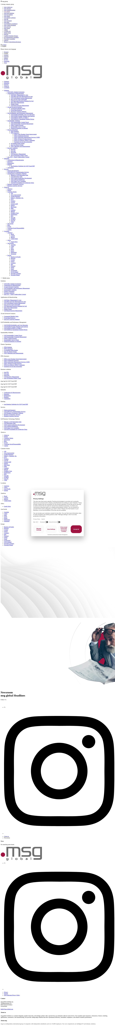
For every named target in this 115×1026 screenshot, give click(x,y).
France (12, 261)
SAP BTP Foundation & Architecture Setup (22, 182)
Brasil (12, 234)
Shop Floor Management (17, 102)
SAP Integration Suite (16, 176)
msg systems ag (8, 7)
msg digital (7, 11)
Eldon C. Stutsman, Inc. (17, 198)
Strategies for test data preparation (23, 142)
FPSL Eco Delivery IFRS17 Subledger (24, 140)
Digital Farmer (15, 104)
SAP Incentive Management (18, 154)
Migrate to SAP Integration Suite (19, 175)
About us (6, 86)
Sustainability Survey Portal (18, 126)
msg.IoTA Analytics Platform (18, 111)
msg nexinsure (8, 20)
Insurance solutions (12, 148)
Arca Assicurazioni (16, 195)
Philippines (14, 252)
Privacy (6, 992)
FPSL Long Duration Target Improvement (25, 134)
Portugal (13, 266)
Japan (12, 249)
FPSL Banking (15, 131)
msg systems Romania (10, 25)
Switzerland (14, 270)
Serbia (12, 267)
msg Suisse (7, 28)
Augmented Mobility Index (18, 108)
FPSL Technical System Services (23, 139)
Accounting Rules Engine (17, 143)
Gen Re (13, 202)
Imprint (6, 993)
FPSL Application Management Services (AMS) (27, 137)
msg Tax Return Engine (17, 145)
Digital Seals (7, 33)
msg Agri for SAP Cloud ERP (19, 99)
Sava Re (13, 217)
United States (14, 238)
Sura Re (13, 220)
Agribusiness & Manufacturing (15, 93)
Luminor (13, 210)
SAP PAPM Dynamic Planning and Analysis (23, 116)
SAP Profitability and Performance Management (20, 113)
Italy (12, 264)
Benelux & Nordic (16, 257)
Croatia (13, 260)
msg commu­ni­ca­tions (9, 10)
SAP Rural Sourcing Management (20, 105)
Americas (9, 232)
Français (6, 56)
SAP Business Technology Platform (16, 173)
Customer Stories (12, 192)
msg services (7, 26)
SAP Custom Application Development (21, 178)
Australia (13, 244)
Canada (13, 235)
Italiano (6, 58)
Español (6, 55)
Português (6, 61)
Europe (9, 255)
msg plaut (6, 22)
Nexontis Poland (15, 275)
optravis (6, 40)
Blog (8, 225)
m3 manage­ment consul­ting (11, 37)
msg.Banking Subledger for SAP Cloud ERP (23, 166)
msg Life (13, 151)
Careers (9, 229)
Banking (9, 164)
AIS (12, 193)
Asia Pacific (10, 243)
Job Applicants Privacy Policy (12, 995)
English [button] (8, 55)
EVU (12, 199)
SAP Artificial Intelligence (18, 179)
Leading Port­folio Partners (11, 36)
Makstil (13, 211)
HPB (12, 208)
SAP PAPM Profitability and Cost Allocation (23, 114)
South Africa (14, 241)
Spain (12, 269)
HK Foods (13, 207)
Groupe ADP (14, 204)
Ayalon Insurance (15, 196)
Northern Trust (15, 213)
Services (6, 84)
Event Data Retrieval (16, 110)
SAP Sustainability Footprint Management (22, 123)
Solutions (6, 81)
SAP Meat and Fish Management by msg (22, 96)
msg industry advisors (10, 17)
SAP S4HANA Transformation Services (18, 172)
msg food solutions (9, 13)
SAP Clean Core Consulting (18, 181)
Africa (9, 240)
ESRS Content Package (17, 125)
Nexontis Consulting (9, 39)
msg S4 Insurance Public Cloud (19, 155)
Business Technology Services (15, 184)
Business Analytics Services (14, 185)
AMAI (6, 30)
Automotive (10, 167)
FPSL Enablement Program (21, 136)
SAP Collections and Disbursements (20, 146)
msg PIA (13, 149)
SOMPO (13, 219)
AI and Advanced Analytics (14, 107)
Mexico (13, 237)
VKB (12, 222)
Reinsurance (10, 163)
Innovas (6, 34)
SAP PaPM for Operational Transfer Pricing (22, 119)
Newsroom (10, 223)
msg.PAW (13, 152)
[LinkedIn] (4, 707)
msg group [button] (11, 22)
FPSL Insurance (15, 133)
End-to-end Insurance (13, 170)
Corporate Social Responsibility (15, 228)
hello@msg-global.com (7, 1009)
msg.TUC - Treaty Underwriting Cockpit (18, 157)
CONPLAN (7, 31)
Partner (9, 190)
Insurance (10, 161)
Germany (13, 263)
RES (12, 216)
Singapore (13, 254)
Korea (12, 251)
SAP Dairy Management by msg (19, 95)
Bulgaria (13, 258)
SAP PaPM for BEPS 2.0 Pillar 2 (19, 117)
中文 (5, 63)
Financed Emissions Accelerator (19, 128)
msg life (6, 19)
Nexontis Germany (16, 273)
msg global (7, 16)
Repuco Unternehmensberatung (12, 42)
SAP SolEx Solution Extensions (15, 92)
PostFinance (14, 214)
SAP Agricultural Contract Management (21, 98)
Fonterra (13, 201)
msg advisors (7, 8)
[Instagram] (59, 833)
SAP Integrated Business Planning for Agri (22, 101)
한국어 (6, 59)
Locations (6, 87)
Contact (4, 44)
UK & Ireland (14, 272)
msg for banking (8, 14)
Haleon (13, 205)
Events (9, 226)
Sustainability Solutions (13, 120)
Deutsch (6, 52)
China (12, 246)
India (12, 248)
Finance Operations (12, 129)
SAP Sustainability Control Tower (20, 122)
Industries (6, 83)
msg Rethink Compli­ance (11, 23)
